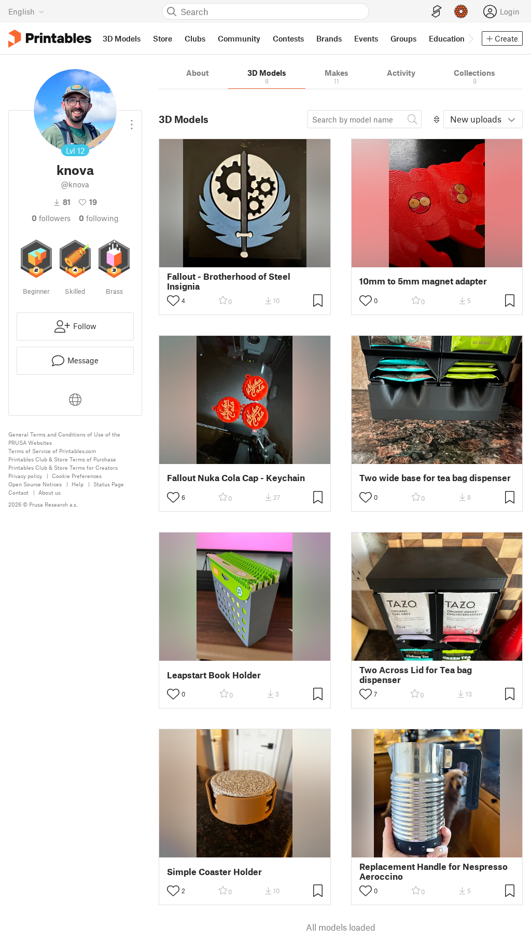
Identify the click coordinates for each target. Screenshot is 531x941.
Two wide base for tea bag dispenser (435, 478)
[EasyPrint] (436, 12)
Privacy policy (25, 475)
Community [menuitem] (239, 38)
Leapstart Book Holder (214, 675)
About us (49, 492)
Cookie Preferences (77, 475)
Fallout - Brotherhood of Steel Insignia (228, 281)
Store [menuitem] (162, 38)
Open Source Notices (35, 484)
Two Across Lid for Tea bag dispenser (415, 675)
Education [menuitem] (447, 38)
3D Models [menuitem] (122, 38)
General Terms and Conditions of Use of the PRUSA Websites (64, 438)
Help (77, 484)
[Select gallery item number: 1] (430, 850)
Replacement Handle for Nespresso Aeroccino (433, 871)
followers (51, 218)
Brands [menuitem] (329, 38)
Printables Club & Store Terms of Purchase (62, 459)
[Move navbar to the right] (470, 38)
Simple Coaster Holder (214, 872)
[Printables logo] (49, 39)
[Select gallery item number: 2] (441, 850)
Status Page (108, 484)
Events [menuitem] (366, 38)
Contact (18, 492)
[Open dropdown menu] (131, 120)
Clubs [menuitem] (195, 38)
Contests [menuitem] (288, 38)
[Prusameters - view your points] (461, 11)
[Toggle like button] (173, 300)
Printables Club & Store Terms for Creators (63, 467)
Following (99, 218)
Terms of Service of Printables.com (52, 450)
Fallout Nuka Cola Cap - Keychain (236, 478)
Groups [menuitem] (403, 38)
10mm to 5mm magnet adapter (423, 281)
